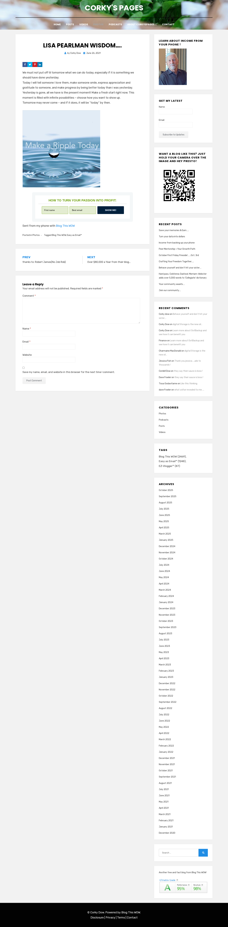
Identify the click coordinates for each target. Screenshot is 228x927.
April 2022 (164, 733)
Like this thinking (189, 383)
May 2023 (164, 652)
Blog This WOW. (131, 912)
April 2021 (164, 808)
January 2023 (166, 677)
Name (26, 328)
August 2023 (165, 633)
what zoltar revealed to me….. (189, 389)
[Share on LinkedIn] (39, 64)
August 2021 (165, 783)
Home (57, 24)
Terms (121, 917)
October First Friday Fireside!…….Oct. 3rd (179, 255)
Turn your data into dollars (172, 236)
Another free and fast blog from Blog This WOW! (182, 872)
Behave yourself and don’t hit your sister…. (180, 267)
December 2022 (167, 683)
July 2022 (164, 714)
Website (27, 354)
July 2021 (164, 789)
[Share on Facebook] (24, 64)
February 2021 (166, 820)
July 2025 (164, 509)
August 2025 (165, 502)
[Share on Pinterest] (34, 64)
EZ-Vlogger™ (169, 466)
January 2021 (166, 826)
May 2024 (164, 577)
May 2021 (163, 801)
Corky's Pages (114, 8)
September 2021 (167, 776)
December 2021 (167, 758)
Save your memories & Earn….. (174, 230)
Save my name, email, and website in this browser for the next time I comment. (68, 372)
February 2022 (166, 745)
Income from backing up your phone (177, 242)
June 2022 (164, 721)
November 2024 (167, 552)
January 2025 (166, 540)
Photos (98, 24)
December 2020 (167, 833)
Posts (70, 24)
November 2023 (167, 615)
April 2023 (164, 658)
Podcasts (115, 24)
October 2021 (166, 770)
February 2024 (166, 596)
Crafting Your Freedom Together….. (176, 261)
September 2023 (167, 627)
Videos (83, 24)
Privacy (110, 917)
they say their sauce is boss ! (188, 371)
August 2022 (165, 708)
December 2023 (167, 608)
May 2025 (164, 521)
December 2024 (167, 546)
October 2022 (166, 696)
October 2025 (166, 490)
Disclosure (97, 917)
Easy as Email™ (74, 235)
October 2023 (166, 621)
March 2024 (165, 590)
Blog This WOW (65, 225)
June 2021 (164, 795)
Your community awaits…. (172, 284)
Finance (163, 340)
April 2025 (164, 527)
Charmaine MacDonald (170, 351)
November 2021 (167, 764)
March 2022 (165, 739)
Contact (168, 24)
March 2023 (165, 664)
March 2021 (164, 814)
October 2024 (166, 558)
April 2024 (164, 583)
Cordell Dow (164, 371)
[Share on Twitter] (29, 64)
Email (26, 341)
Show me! (110, 210)
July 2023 (164, 639)
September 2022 (167, 702)
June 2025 (164, 515)
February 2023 (166, 671)
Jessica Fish (165, 361)
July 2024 (164, 565)
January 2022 (166, 752)
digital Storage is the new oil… (187, 324)
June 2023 (164, 646)
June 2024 (164, 571)
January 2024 (166, 602)
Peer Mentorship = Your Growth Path (177, 249)
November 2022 (167, 689)
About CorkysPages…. (142, 24)
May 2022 (164, 727)
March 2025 (165, 534)
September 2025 (167, 496)
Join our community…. (170, 290)
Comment (29, 295)
